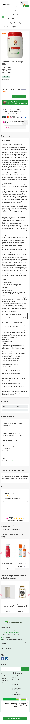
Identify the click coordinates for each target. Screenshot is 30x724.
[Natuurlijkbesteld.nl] (6, 4)
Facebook (2, 658)
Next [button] (29, 553)
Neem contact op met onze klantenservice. (10, 632)
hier (3, 479)
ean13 (3, 74)
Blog (3, 682)
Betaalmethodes (17, 682)
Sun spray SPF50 (22, 563)
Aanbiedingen (5, 680)
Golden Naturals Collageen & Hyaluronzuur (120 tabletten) (22, 606)
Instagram (6, 658)
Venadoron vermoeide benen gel (7, 564)
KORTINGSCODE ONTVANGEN (15, 718)
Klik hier (12, 460)
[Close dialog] (27, 702)
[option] (7, 555)
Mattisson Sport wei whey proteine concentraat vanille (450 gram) (8, 606)
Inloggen (16, 692)
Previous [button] (1, 553)
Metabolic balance (6, 676)
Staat (3, 72)
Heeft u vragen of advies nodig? (8, 630)
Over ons (4, 678)
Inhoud (4, 69)
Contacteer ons (17, 694)
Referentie (4, 70)
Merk (3, 67)
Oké (25, 669)
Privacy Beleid (17, 679)
